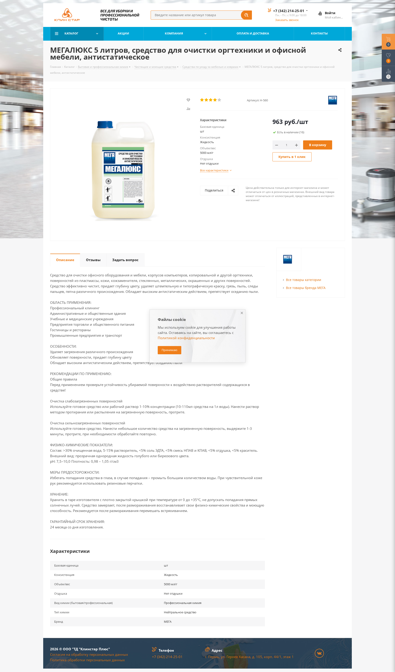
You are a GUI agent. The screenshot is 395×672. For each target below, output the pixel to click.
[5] (219, 100)
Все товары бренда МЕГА (306, 288)
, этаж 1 (287, 656)
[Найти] (246, 15)
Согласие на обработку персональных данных (89, 654)
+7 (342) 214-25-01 (288, 11)
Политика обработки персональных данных (87, 660)
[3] (211, 100)
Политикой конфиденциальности (186, 338)
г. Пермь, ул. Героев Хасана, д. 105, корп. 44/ (242, 656)
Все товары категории (303, 280)
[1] (202, 100)
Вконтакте (319, 653)
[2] (206, 100)
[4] (215, 100)
